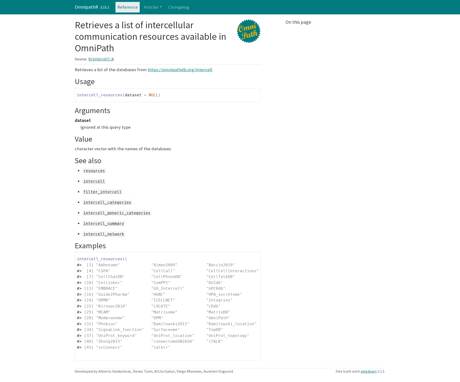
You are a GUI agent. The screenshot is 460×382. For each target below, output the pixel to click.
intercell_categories (107, 202)
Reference (127, 7)
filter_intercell (102, 192)
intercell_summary (103, 223)
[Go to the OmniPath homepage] (383, 7)
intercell (94, 181)
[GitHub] (371, 7)
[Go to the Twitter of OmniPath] (377, 7)
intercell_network (103, 234)
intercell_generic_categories (116, 213)
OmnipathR (86, 7)
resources (94, 170)
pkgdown (369, 371)
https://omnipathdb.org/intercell (180, 69)
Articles (151, 7)
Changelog (178, 7)
